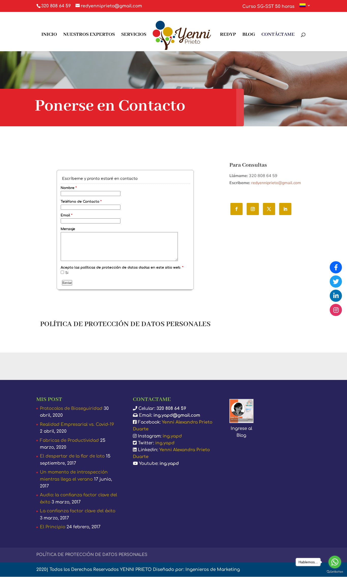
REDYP (228, 35)
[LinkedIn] (336, 296)
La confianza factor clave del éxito (77, 511)
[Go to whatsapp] (334, 562)
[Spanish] (305, 7)
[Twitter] (336, 281)
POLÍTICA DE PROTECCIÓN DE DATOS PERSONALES (125, 324)
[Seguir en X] (269, 209)
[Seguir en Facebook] (236, 209)
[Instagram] (336, 310)
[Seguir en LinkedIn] (285, 209)
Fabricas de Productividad (69, 440)
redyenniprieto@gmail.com (276, 183)
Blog (248, 35)
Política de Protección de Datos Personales (91, 554)
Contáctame (278, 35)
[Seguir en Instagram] (253, 209)
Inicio (49, 35)
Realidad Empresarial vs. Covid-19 (77, 424)
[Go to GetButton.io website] (335, 571)
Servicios (133, 35)
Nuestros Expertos (89, 35)
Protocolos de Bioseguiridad (71, 408)
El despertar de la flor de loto (72, 456)
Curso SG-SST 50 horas (268, 6)
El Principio (52, 526)
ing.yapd (172, 436)
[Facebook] (336, 267)
